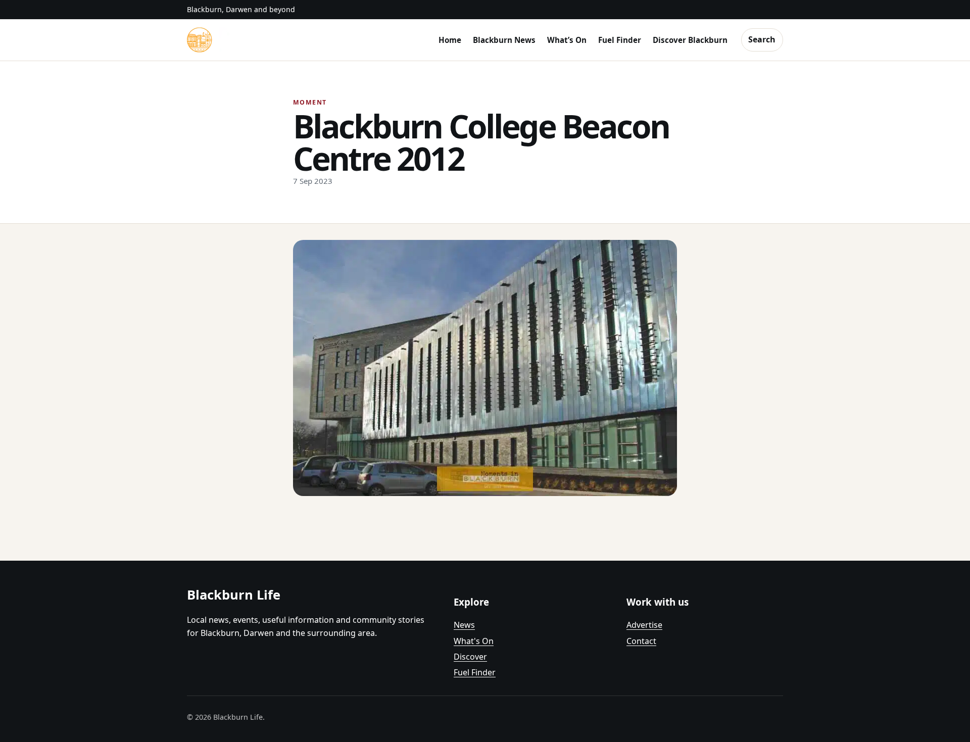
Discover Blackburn (690, 40)
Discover (470, 656)
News (464, 624)
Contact (641, 641)
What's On (474, 641)
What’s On (567, 40)
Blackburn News (504, 40)
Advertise (644, 624)
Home (450, 40)
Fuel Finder (619, 40)
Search (761, 39)
